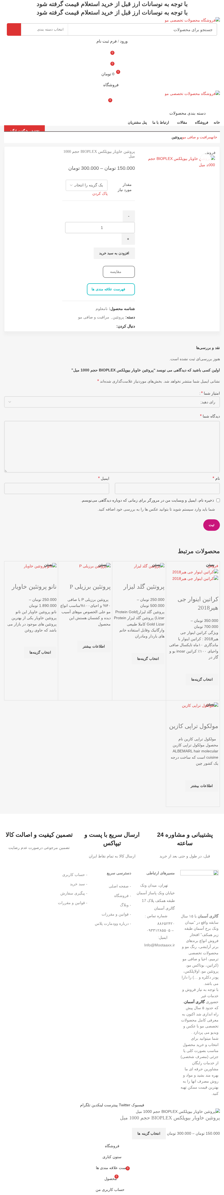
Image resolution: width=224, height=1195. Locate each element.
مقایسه (116, 272)
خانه (214, 137)
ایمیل (103, 478)
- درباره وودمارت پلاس (113, 923)
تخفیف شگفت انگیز (24, 131)
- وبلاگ (125, 905)
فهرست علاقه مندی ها (108, 289)
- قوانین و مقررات (116, 914)
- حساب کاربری (74, 874)
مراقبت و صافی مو (196, 137)
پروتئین (177, 137)
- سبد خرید (78, 884)
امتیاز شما (210, 393)
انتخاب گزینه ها (148, 1133)
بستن (210, 565)
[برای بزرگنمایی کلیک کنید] (206, 159)
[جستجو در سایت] (14, 29)
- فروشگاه (122, 895)
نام (216, 478)
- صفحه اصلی (120, 886)
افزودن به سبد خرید (114, 253)
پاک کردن (100, 193)
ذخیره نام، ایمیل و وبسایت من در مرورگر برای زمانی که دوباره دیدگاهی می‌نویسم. (147, 500)
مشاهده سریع (211, 692)
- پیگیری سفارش (73, 893)
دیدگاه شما (210, 416)
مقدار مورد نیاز (124, 187)
